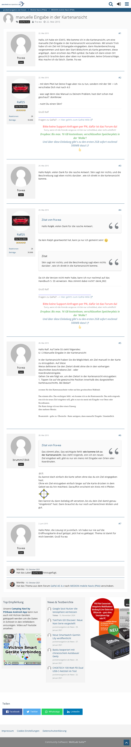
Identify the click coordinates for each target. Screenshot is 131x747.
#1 (120, 33)
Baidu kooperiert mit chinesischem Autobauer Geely (66, 653)
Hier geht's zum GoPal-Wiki (75, 119)
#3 (120, 165)
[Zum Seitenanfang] (126, 742)
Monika (20, 569)
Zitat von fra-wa (51, 219)
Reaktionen (13, 116)
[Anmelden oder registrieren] (119, 4)
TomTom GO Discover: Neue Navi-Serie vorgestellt (68, 622)
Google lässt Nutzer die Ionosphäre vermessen (65, 610)
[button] (127, 4)
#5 (120, 342)
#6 (120, 435)
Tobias (55, 615)
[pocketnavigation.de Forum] (13, 4)
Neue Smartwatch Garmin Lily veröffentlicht (66, 636)
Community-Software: (65, 741)
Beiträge (12, 120)
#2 (120, 77)
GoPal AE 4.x (57, 585)
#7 (120, 523)
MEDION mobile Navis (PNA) (85, 585)
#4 (120, 209)
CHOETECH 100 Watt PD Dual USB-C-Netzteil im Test (68, 669)
